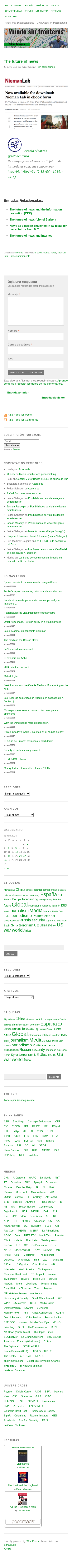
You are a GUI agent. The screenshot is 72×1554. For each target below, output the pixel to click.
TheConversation (37, 1327)
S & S (48, 1225)
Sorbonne (26, 1396)
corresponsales (51, 890)
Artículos (42, 5)
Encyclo (8, 1145)
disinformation (20, 895)
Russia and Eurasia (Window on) (22, 1341)
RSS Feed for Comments (23, 419)
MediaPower (47, 1303)
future (7, 905)
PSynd (56, 1126)
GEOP (42, 1145)
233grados (23, 1264)
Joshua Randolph (16, 506)
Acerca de (11, 16)
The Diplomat (46, 1254)
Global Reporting (13, 1317)
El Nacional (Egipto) (31, 1365)
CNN (6, 1177)
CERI (17, 1135)
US (60, 924)
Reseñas (56, 11)
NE (5, 1206)
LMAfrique (31, 1283)
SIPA (47, 1391)
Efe (6, 1216)
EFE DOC (9, 1322)
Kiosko (22, 1322)
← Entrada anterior (16, 392)
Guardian (16, 1182)
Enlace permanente (20, 256)
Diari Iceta (31, 1240)
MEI (21, 1155)
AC (26, 1145)
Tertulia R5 (57, 1259)
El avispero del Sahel (15, 658)
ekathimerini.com (13, 1360)
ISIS (64, 905)
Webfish (16, 449)
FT (5, 1182)
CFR (57, 1121)
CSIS (40, 1131)
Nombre (13, 330)
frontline (50, 1140)
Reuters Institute (54, 1317)
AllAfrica (30, 1201)
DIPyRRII (32, 1401)
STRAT (51, 1131)
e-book (38, 252)
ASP (6, 1121)
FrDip (16, 1131)
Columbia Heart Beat (15, 1274)
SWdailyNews (49, 1240)
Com (17, 1235)
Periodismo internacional (23, 1447)
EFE (6, 1201)
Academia (9, 1420)
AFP (6, 1221)
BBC (27, 1182)
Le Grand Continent (32, 1336)
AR (52, 1192)
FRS (26, 1135)
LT (27, 1197)
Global (20, 904)
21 (20, 855)
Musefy (11, 474)
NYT (57, 1177)
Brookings (18, 1121)
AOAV (7, 1235)
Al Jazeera (19, 1177)
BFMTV (26, 1221)
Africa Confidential (42, 1312)
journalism (19, 910)
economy (35, 895)
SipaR (7, 1415)
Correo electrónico (20, 344)
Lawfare (28, 1307)
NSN (39, 1140)
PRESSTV (30, 1235)
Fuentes (57, 899)
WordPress (32, 1541)
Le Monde (45, 1177)
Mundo (18, 5)
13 (16, 851)
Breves (29, 11)
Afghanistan (9, 890)
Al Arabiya (24, 1259)
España (29, 5)
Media (46, 252)
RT (54, 1216)
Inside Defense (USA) (16, 1351)
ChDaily (37, 1197)
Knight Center (23, 1391)
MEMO (56, 1322)
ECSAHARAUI (30, 1346)
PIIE (6, 1131)
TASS (53, 1327)
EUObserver (10, 1336)
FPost (7, 1254)
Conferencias (13, 11)
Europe (16, 899)
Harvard (58, 1391)
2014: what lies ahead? (16, 667)
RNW (51, 1187)
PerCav (8, 1245)
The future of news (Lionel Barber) (33, 219)
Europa (8, 899)
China (20, 889)
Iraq (53, 906)
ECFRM (28, 1140)
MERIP (34, 1230)
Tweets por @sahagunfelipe (19, 1100)
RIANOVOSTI (22, 1250)
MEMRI (46, 1150)
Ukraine (46, 925)
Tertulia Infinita (49, 1283)
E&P (46, 1211)
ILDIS (17, 1140)
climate (29, 890)
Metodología (10, 676)
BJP (54, 1211)
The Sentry (10, 1356)
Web (10, 358)
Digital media (11, 1211)
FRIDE (36, 1126)
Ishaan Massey (15, 523)
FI (43, 1187)
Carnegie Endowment (39, 1121)
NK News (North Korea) (17, 1332)
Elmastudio (10, 1544)
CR (57, 1225)
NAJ (58, 1221)
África (27, 930)
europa (19, 1197)
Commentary (46, 1206)
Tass (37, 1288)
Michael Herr (24, 1467)
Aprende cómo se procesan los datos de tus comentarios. (36, 382)
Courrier (8, 1187)
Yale (6, 1396)
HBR (24, 1211)
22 (24, 855)
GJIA (38, 1396)
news (53, 252)
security (38, 920)
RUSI (35, 1150)
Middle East (57, 911)
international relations (39, 905)
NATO (7, 1250)
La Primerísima (50, 1230)
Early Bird (9, 1288)
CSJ (14, 1396)
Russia (25, 920)
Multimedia (42, 11)
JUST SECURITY (42, 1351)
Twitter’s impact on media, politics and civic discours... (34, 591)
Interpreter (9, 1269)
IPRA (55, 1135)
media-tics (36, 1293)
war (7, 930)
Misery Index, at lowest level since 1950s (27, 768)
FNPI (7, 1406)
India (36, 1259)
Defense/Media (12, 1307)
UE (36, 925)
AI (32, 1131)
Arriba (7, 1548)
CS (50, 1221)
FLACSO (9, 1401)
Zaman (51, 1274)
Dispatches (23, 1463)
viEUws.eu (25, 1288)
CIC (6, 1126)
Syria (14, 925)
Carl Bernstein (24, 1510)
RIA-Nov (59, 1235)
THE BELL (10, 1365)
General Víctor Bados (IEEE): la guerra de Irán (42, 478)
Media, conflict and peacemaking (37, 474)
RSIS (45, 1420)
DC (25, 1225)
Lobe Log (9, 1327)
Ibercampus (48, 1401)
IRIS (35, 1135)
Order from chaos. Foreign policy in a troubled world (32, 621)
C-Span (48, 1341)
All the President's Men (23, 1506)
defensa (7, 895)
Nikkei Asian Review (15, 1293)
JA (37, 1187)
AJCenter (18, 1406)
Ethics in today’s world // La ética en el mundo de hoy (34, 731)
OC (26, 1245)
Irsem (45, 1135)
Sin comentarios (46, 67)
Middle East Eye (39, 1322)
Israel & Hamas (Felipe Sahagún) (46, 531)
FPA (26, 1126)
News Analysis (12, 1225)
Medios (55, 5)
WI (33, 1145)
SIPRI (7, 1135)
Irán (58, 905)
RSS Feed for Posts (20, 414)
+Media (18, 1240)
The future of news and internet (31, 235)
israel (6, 911)
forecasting (30, 899)
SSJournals (19, 1303)
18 (9, 855)
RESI (33, 1303)
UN (54, 926)
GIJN (53, 1245)
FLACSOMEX (35, 1406)
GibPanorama (39, 1245)
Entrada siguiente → (54, 397)
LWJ (45, 1259)
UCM (38, 1391)
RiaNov (8, 1192)
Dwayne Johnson (16, 536)
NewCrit (8, 1283)
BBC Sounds (54, 1336)
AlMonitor (39, 1221)
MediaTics (45, 1235)
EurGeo (53, 1278)
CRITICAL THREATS (32, 1356)
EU (60, 895)
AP (47, 1216)
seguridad (51, 920)
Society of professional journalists (22, 750)
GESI (21, 1327)
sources (62, 920)
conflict (37, 889)
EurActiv (36, 1225)
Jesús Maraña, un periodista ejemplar (25, 630)
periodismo (22, 915)
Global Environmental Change (43, 1360)
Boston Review (26, 1206)
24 (5, 860)
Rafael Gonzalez (16, 493)
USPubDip (9, 1155)
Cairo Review (39, 1264)
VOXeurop (42, 1307)
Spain (7, 925)
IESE (21, 1401)
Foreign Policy (45, 899)
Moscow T (21, 1192)
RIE (24, 1131)
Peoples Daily (24, 1187)
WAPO (32, 1177)
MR (58, 1250)
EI (61, 1201)
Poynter (48, 1288)
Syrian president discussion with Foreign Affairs (30, 582)
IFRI (46, 1126)
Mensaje (14, 294)
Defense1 (9, 1259)
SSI (19, 1145)
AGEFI (60, 1312)
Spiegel (38, 1182)
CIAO (48, 1396)
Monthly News (12, 1312)
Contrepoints (45, 1269)
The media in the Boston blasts (21, 640)
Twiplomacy (10, 1278)
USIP (25, 1150)
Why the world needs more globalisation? (26, 722)
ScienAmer (36, 1216)
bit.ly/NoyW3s (23, 171)
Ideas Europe (11, 1150)
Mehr (19, 1283)
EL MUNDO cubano (15, 759)
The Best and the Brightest (23, 1485)
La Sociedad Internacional (18, 649)
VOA (23, 1216)
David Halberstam (24, 1489)
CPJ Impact (37, 1274)
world (17, 930)
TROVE (25, 1278)
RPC (14, 1216)
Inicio (8, 5)
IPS (18, 1245)
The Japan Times (43, 1332)
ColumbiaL (20, 1415)
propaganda (11, 920)
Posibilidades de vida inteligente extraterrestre (29, 612)
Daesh (63, 890)
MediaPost (29, 1254)
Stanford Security (28, 1420)
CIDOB (16, 1126)
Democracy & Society (16, 1298)
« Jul (6, 868)
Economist (52, 1182)
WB (53, 1264)
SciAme (47, 1250)
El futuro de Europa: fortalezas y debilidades (28, 741)
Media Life (39, 1278)
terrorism (26, 925)
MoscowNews (38, 1192)
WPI (60, 1298)
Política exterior (44, 916)
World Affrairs (26, 1269)
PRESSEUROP (47, 1201)
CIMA (7, 1240)
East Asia (33, 1155)
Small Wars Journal (43, 1298)
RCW (37, 1250)
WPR (7, 1303)
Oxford (7, 1197)
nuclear (7, 916)
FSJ (25, 1312)
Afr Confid (51, 1197)
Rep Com (9, 1230)
